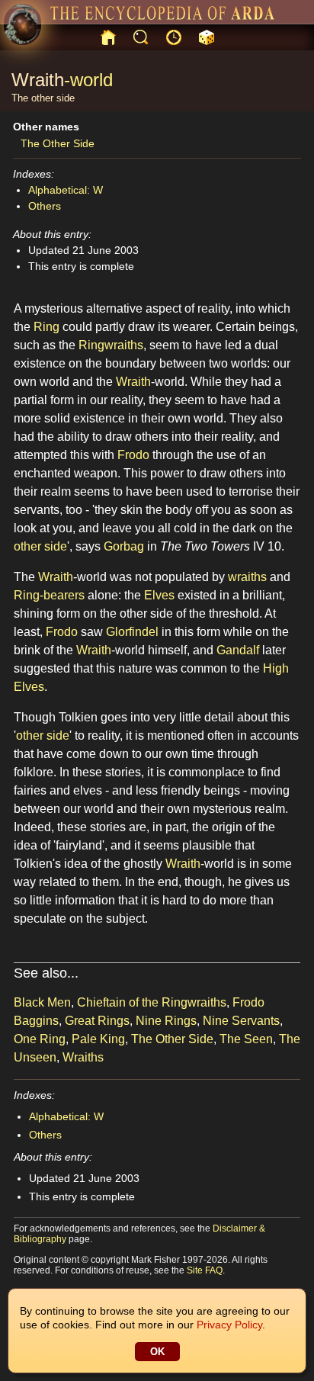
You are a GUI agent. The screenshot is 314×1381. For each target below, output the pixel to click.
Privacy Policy (229, 1324)
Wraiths (83, 1057)
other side (40, 546)
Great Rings (97, 1020)
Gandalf (237, 650)
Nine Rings (166, 1020)
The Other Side (58, 143)
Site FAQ (205, 1270)
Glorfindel (132, 631)
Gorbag (124, 546)
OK (157, 1351)
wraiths (247, 576)
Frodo (133, 454)
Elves (159, 595)
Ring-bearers (49, 595)
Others (44, 206)
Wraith (37, 79)
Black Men (42, 1002)
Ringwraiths (110, 345)
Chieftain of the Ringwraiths (151, 1002)
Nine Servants (241, 1020)
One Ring (40, 1039)
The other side (43, 98)
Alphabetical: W (65, 190)
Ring (46, 326)
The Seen (246, 1039)
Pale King (98, 1039)
